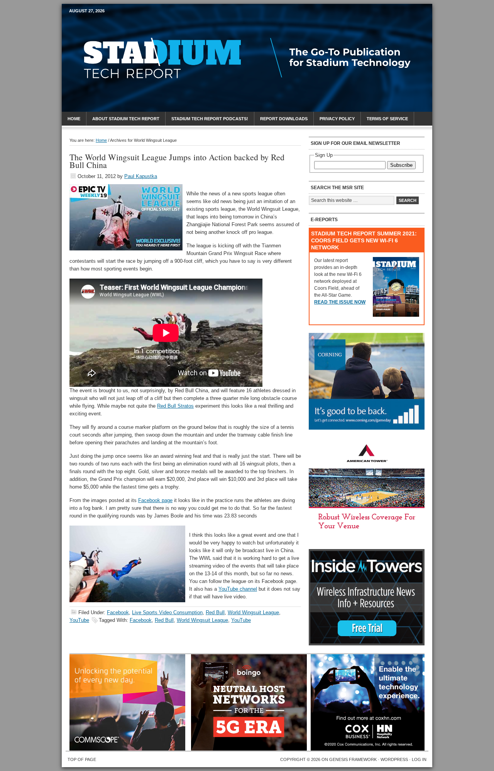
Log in (419, 759)
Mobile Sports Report (129, 25)
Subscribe (401, 165)
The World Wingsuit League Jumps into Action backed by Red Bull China (176, 160)
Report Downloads (284, 118)
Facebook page (155, 500)
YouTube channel (237, 589)
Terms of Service (387, 118)
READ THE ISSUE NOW (339, 302)
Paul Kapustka (140, 176)
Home (74, 118)
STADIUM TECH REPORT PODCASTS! (209, 118)
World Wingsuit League (253, 612)
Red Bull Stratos (175, 406)
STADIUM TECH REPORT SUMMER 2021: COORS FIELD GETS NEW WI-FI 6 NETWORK (364, 240)
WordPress (394, 759)
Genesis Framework (353, 759)
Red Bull (215, 612)
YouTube (79, 620)
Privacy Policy (337, 118)
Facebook (118, 612)
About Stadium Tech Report (125, 118)
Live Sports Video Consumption (167, 612)
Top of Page (82, 759)
